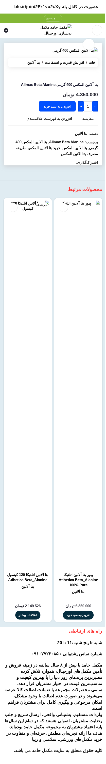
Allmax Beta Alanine (66, 142)
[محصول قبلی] (95, 75)
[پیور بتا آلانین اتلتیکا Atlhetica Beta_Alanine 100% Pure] (78, 385)
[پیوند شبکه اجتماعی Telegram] (67, 162)
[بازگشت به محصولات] (89, 75)
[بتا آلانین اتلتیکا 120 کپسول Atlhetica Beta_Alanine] (27, 385)
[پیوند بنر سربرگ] (53, 7)
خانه (92, 62)
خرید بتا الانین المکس (44, 148)
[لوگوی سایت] (53, 30)
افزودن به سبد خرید (57, 106)
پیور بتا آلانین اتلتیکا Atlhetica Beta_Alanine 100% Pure (78, 580)
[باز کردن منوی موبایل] (97, 30)
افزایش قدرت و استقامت (64, 62)
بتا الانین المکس (74, 148)
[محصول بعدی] (83, 75)
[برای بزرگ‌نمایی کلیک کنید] (88, 44)
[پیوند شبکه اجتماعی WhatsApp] (73, 162)
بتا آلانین (33, 62)
